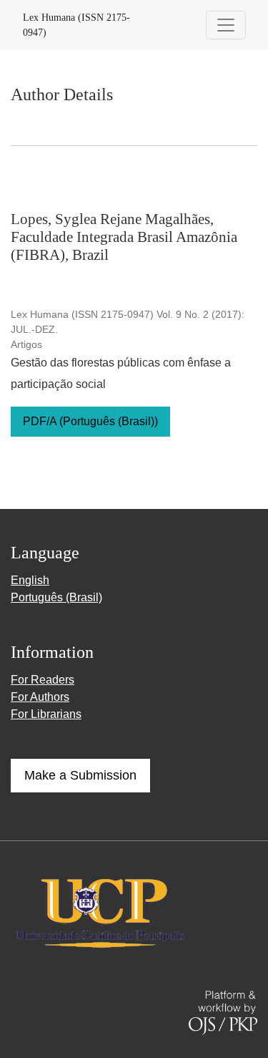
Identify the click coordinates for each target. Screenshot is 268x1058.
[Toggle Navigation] (226, 25)
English (30, 580)
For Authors (40, 697)
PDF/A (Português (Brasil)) (90, 421)
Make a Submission (80, 775)
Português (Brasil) (56, 597)
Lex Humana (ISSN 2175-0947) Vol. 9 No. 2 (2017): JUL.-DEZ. (127, 322)
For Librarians (46, 714)
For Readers (42, 680)
